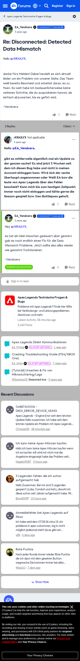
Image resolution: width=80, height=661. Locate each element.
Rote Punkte (24, 549)
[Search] (46, 6)
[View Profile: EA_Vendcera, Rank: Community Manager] (8, 29)
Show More (42, 582)
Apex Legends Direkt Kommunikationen (39, 342)
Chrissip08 (22, 429)
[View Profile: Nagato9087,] (10, 446)
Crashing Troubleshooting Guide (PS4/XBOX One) (43, 356)
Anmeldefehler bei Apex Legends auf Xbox (42, 515)
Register (57, 6)
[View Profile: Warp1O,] (10, 552)
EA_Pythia (18, 347)
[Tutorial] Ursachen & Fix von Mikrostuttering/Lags (32, 372)
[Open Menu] (74, 16)
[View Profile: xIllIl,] (10, 516)
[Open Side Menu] (5, 6)
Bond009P (22, 498)
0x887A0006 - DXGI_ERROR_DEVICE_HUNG (36, 409)
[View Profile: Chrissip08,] (10, 410)
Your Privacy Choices (40, 655)
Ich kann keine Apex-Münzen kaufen (41, 443)
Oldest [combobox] (69, 126)
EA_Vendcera (23, 27)
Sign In (70, 6)
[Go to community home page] (20, 6)
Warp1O (20, 567)
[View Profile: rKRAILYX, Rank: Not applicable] (8, 140)
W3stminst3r (20, 379)
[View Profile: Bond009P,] (10, 479)
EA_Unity (17, 363)
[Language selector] (37, 6)
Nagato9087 (23, 461)
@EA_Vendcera (23, 148)
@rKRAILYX (18, 59)
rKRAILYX (20, 137)
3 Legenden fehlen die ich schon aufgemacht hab (38, 478)
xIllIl (18, 535)
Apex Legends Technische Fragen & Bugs (29, 16)
